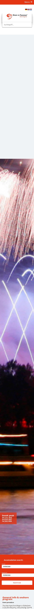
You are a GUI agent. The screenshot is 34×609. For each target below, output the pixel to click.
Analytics (2, 82)
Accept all (3, 152)
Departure (4, 572)
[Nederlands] (31, 10)
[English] (28, 10)
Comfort (2, 122)
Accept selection (3, 148)
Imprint (2, 154)
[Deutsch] (26, 10)
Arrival (3, 564)
